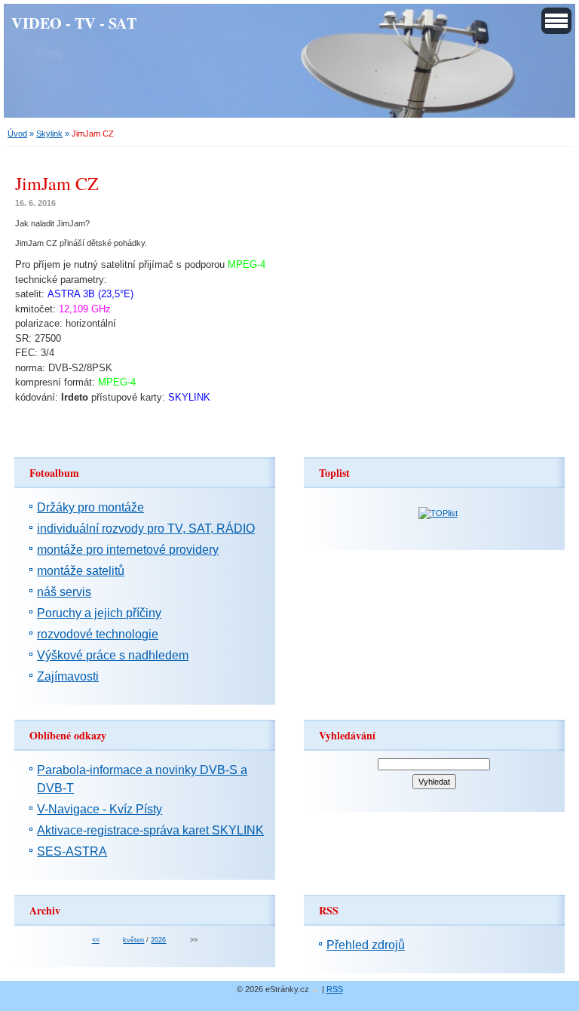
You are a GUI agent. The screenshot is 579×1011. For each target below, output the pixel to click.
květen (133, 940)
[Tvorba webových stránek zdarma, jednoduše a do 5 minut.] (316, 990)
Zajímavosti (68, 676)
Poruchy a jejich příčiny (99, 613)
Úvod (17, 133)
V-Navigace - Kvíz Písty (99, 809)
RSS (334, 989)
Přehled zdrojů (365, 945)
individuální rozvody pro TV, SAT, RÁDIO (146, 528)
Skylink (49, 133)
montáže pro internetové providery (128, 549)
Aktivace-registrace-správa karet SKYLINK (150, 830)
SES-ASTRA (72, 851)
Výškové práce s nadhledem (112, 655)
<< (96, 940)
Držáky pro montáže (90, 507)
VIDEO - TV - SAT (73, 22)
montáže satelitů (80, 570)
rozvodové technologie (97, 634)
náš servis (64, 591)
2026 (158, 940)
